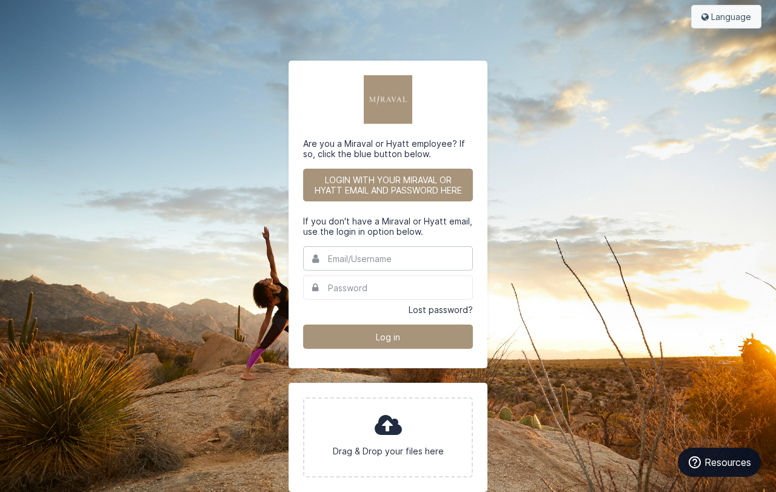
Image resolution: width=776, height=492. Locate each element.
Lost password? (441, 310)
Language (730, 17)
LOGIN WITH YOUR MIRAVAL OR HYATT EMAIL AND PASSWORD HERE (388, 185)
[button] (388, 437)
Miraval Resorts (388, 99)
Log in (388, 337)
